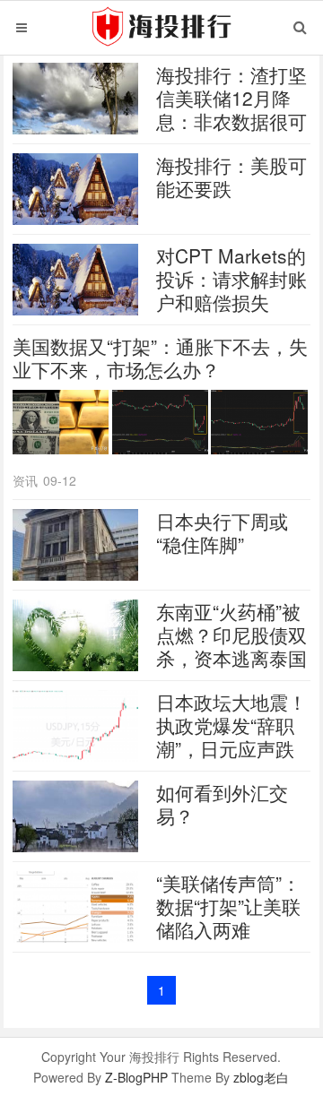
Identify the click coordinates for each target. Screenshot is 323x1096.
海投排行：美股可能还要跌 (231, 176)
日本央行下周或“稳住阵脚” (222, 532)
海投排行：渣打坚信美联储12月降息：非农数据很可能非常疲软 (231, 109)
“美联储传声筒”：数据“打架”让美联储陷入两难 (228, 906)
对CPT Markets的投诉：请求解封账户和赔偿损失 (231, 278)
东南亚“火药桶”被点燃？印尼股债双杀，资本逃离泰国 (231, 634)
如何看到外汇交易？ (222, 804)
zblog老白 (261, 1077)
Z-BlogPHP (136, 1077)
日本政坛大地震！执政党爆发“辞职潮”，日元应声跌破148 (231, 736)
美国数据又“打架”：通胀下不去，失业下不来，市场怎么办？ (160, 357)
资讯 (25, 480)
